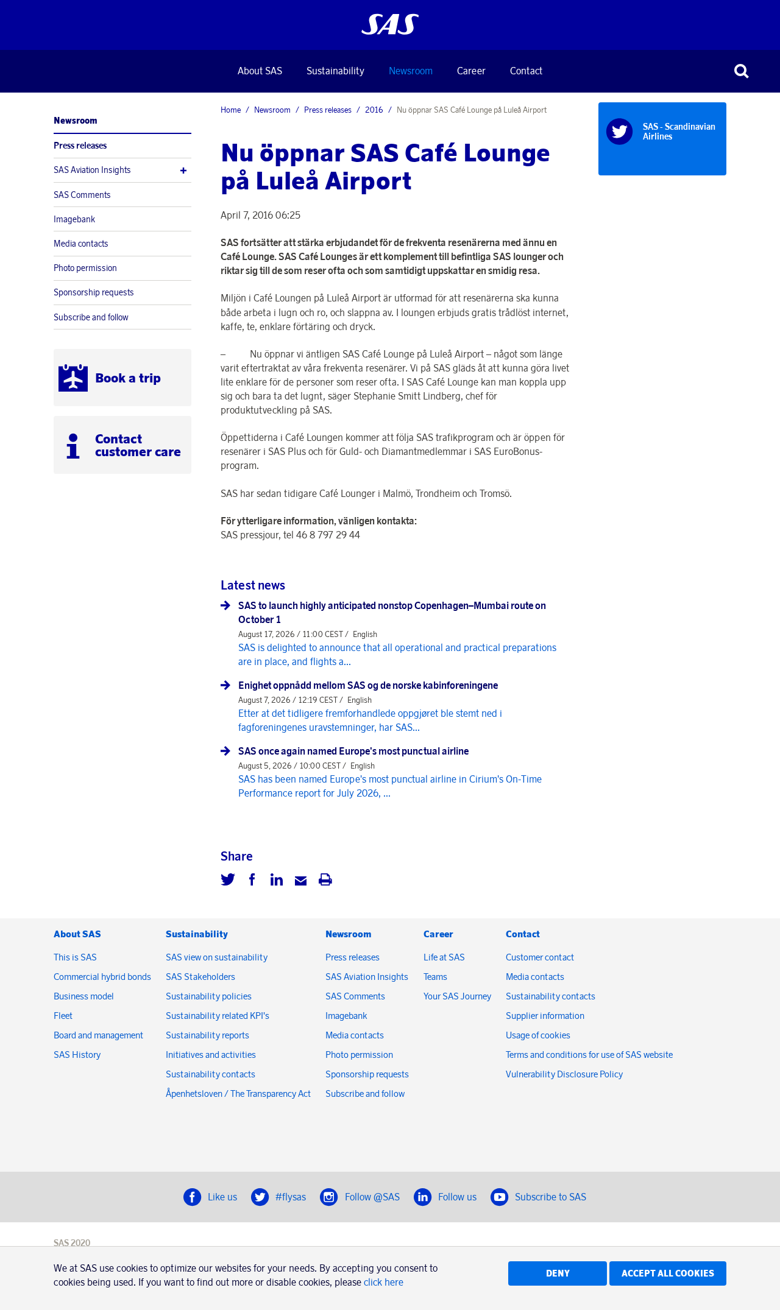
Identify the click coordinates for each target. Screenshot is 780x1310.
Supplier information (545, 1015)
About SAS (260, 71)
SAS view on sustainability (217, 957)
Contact (526, 71)
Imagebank (74, 219)
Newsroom (411, 71)
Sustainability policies (209, 996)
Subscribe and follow (91, 317)
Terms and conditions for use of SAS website (589, 1054)
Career (471, 71)
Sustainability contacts (210, 1074)
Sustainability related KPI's (217, 1015)
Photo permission (85, 267)
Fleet (63, 1015)
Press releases (80, 145)
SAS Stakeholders (200, 976)
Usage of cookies (538, 1035)
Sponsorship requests (94, 292)
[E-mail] (301, 881)
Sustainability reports (207, 1035)
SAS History (77, 1054)
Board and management (98, 1035)
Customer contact (540, 957)
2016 (374, 109)
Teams (435, 976)
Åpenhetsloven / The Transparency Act (238, 1093)
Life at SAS (444, 957)
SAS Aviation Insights (92, 169)
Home (231, 109)
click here (383, 1282)
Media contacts (81, 243)
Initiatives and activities (211, 1054)
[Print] (325, 881)
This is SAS (75, 957)
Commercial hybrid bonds (102, 976)
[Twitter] (228, 881)
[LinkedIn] (276, 881)
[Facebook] (252, 881)
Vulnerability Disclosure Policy (565, 1074)
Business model (84, 996)
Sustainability (335, 71)
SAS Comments (82, 194)
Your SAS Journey (457, 996)
